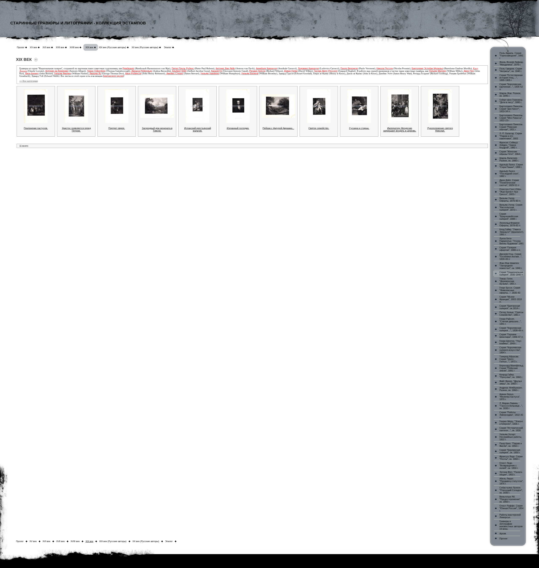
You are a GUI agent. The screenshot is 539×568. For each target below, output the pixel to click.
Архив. (503, 533)
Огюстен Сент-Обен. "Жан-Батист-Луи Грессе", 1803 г (510, 192)
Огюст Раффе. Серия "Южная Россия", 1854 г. (511, 508)
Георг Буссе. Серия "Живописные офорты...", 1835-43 (509, 290)
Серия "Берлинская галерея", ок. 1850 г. (509, 451)
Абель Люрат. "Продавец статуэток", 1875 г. (511, 481)
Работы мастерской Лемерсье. (510, 516)
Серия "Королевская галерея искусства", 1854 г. (510, 350)
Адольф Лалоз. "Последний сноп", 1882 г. (509, 173)
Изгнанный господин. (238, 128)
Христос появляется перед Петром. (76, 129)
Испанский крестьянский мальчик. (197, 129)
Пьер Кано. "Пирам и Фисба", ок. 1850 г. (510, 444)
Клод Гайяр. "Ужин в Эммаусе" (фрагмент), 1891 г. (511, 232)
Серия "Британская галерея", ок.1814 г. (509, 307)
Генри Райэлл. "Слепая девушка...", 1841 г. (510, 321)
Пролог (20, 47)
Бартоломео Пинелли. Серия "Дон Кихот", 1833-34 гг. (511, 109)
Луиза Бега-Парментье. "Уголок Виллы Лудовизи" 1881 (511, 241)
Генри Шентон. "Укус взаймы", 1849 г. (510, 342)
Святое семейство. (318, 128)
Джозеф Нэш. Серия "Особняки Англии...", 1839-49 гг (510, 256)
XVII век (60, 47)
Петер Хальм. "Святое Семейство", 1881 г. (511, 313)
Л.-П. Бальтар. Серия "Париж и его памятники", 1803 (510, 136)
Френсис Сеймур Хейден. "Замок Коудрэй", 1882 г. (508, 145)
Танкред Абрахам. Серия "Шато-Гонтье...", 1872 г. (509, 359)
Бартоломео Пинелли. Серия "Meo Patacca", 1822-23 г (511, 118)
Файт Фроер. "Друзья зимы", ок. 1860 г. (510, 382)
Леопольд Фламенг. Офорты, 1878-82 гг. (510, 224)
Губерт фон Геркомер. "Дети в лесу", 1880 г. (511, 101)
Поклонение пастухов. (36, 128)
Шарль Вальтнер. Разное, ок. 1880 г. (509, 159)
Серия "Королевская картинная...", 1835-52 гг (511, 86)
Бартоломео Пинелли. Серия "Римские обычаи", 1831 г (511, 127)
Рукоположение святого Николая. (440, 129)
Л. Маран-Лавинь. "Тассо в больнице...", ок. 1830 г (511, 406)
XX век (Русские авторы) (145, 47)
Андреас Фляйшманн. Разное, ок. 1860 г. (511, 388)
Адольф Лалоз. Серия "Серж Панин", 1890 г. (511, 165)
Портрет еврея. (116, 128)
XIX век (89, 47)
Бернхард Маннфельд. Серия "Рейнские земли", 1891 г (511, 368)
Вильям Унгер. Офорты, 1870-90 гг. (510, 199)
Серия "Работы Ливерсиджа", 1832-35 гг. (511, 415)
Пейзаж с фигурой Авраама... (278, 128)
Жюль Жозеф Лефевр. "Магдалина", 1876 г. (511, 63)
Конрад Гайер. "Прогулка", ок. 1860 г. (511, 375)
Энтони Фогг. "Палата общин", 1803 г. (510, 473)
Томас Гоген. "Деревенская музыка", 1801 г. (507, 281)
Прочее (503, 538)
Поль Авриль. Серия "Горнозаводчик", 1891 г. (511, 55)
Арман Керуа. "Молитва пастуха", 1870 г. (509, 396)
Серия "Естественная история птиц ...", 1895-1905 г (511, 77)
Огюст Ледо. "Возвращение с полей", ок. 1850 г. (508, 465)
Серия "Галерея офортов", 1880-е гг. (510, 248)
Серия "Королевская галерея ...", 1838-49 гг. (511, 329)
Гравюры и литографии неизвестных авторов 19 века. (511, 525)
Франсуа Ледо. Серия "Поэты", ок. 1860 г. (511, 457)
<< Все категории (28, 81)
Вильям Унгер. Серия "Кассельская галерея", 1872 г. (510, 207)
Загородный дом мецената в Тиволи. (157, 129)
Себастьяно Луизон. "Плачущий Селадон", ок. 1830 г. (511, 490)
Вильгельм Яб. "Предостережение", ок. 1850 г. (510, 499)
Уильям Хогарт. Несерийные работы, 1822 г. (510, 437)
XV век (33, 47)
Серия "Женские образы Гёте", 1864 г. (510, 152)
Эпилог (167, 47)
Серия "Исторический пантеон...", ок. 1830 (511, 429)
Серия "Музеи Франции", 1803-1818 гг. (510, 299)
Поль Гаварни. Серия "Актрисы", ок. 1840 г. (510, 69)
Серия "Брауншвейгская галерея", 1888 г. (508, 216)
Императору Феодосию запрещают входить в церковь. (399, 129)
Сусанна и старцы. (359, 128)
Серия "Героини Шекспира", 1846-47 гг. (511, 335)
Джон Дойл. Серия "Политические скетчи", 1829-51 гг (509, 182)
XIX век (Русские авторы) (112, 47)
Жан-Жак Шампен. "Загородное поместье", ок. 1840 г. (510, 265)
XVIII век (74, 47)
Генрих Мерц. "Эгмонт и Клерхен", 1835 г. (511, 422)
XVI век (46, 47)
